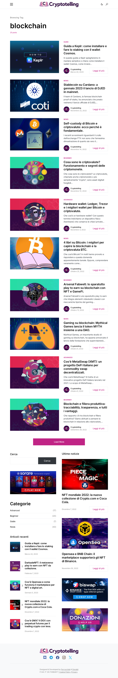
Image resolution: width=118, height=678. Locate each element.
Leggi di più (98, 70)
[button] (11, 4)
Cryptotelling (76, 69)
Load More (59, 442)
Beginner (68, 158)
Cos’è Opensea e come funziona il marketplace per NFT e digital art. (40, 584)
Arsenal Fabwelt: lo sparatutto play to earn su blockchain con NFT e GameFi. (84, 288)
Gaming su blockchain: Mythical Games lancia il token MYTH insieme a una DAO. (85, 326)
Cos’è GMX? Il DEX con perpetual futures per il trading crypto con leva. (38, 623)
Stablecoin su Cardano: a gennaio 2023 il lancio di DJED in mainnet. (84, 88)
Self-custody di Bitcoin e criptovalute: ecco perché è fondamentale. (83, 127)
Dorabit (75, 669)
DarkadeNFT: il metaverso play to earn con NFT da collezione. (39, 565)
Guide (66, 42)
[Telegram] (52, 657)
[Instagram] (65, 657)
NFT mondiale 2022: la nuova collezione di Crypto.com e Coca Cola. (38, 604)
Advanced (68, 200)
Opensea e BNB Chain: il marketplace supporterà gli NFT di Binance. (83, 557)
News (66, 81)
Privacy (74, 672)
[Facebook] (59, 657)
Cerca (13, 454)
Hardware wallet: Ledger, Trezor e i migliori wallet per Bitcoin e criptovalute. (86, 207)
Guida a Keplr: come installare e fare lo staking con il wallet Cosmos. (85, 49)
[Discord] (46, 657)
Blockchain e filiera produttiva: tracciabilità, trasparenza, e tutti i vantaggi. (85, 407)
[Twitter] (71, 657)
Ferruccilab (65, 669)
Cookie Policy (64, 672)
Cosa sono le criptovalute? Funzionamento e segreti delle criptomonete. (84, 165)
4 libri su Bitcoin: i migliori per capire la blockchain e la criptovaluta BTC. (84, 246)
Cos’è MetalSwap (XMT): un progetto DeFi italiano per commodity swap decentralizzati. (83, 367)
